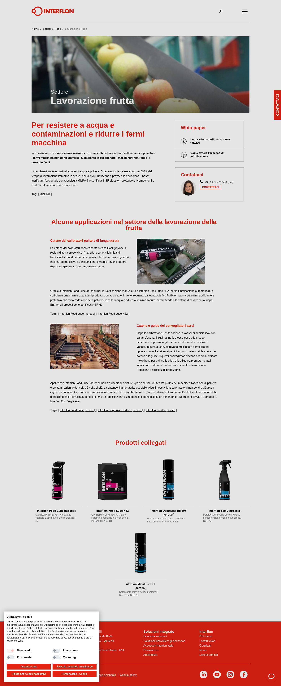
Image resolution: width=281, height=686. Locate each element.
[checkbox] (10, 650)
